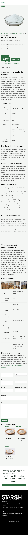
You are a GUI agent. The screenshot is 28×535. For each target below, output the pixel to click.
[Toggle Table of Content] (14, 68)
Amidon (14, 532)
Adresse (3, 395)
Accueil (3, 33)
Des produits (9, 33)
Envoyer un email (15, 59)
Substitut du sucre (17, 33)
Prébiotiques (14, 526)
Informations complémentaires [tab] (12, 63)
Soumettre (4, 420)
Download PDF (5, 56)
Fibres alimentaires (14, 530)
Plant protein (5, 515)
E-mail (3, 387)
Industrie (17, 379)
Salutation (17, 372)
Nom (3, 372)
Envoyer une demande (6, 59)
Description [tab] (7, 61)
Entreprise (4, 379)
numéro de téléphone (20, 387)
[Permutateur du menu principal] (25, 2)
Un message (4, 403)
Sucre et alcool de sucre (14, 524)
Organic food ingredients (8, 513)
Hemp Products (18, 513)
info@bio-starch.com (12, 365)
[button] (14, 485)
